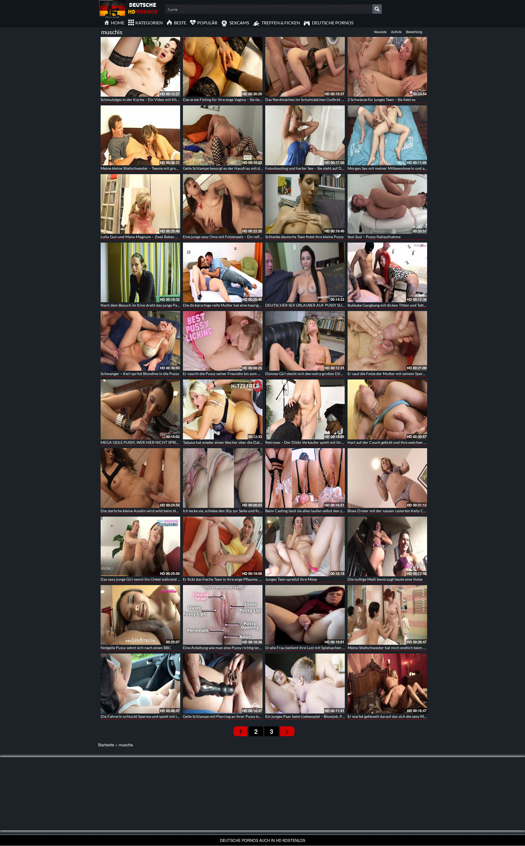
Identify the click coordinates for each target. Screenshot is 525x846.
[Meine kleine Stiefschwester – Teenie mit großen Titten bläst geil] (140, 135)
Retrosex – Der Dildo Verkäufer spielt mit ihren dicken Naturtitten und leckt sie (332, 442)
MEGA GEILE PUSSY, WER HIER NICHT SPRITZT (142, 442)
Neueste (380, 31)
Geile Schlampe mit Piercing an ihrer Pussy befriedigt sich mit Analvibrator (246, 716)
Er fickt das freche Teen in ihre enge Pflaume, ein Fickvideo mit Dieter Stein (246, 579)
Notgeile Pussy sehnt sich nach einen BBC (136, 647)
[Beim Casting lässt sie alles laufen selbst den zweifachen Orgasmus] (305, 478)
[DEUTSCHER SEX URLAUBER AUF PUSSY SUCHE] (305, 272)
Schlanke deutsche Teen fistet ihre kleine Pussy (304, 236)
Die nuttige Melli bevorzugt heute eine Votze (385, 579)
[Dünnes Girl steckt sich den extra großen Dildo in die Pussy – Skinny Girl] (305, 341)
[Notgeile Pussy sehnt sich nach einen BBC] (140, 615)
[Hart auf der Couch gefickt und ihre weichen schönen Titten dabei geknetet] (387, 409)
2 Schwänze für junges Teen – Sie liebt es (381, 99)
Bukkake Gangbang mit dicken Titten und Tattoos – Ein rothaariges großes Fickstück (418, 305)
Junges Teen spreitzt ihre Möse (291, 579)
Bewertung (414, 31)
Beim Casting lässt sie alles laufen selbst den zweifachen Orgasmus (321, 510)
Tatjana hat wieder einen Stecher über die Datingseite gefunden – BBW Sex (245, 442)
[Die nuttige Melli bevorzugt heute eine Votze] (387, 546)
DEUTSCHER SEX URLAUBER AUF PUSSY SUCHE (307, 305)
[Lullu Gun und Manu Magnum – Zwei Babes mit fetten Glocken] (140, 204)
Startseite (106, 744)
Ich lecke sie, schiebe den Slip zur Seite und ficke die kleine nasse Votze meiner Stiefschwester (261, 510)
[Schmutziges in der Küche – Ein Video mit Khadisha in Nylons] (140, 67)
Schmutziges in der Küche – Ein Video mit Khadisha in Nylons (153, 99)
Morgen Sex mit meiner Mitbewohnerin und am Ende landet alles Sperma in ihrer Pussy (421, 168)
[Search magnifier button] (377, 9)
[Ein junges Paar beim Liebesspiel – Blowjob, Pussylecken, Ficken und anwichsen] (305, 683)
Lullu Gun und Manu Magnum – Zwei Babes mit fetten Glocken (153, 236)
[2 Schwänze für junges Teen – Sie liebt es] (387, 67)
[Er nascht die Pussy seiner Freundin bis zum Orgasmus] (222, 341)
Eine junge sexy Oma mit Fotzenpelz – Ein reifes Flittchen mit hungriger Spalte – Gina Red (258, 236)
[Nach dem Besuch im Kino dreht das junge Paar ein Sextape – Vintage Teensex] (140, 272)
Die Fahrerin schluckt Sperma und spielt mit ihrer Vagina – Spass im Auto (162, 716)
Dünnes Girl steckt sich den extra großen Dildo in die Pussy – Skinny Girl (326, 373)
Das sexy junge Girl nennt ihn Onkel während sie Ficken (147, 579)
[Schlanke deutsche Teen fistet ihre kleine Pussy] (305, 204)
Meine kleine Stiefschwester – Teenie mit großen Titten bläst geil (155, 168)
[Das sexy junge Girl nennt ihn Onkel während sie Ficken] (140, 546)
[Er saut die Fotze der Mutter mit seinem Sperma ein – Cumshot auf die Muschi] (387, 341)
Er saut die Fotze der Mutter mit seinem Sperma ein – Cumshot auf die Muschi (413, 373)
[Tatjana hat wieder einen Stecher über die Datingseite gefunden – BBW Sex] (222, 409)
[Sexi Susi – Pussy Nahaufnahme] (387, 204)
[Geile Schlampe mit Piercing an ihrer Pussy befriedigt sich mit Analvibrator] (222, 683)
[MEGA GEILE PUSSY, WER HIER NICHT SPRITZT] (140, 409)
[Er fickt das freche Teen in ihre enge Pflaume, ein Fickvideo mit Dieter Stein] (222, 546)
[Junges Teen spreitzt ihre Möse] (305, 546)
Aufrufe (396, 31)
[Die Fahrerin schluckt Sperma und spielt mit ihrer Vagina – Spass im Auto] (140, 683)
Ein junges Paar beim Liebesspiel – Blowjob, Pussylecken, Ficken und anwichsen (332, 716)
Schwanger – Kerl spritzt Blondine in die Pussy (140, 373)
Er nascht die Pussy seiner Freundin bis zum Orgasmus (229, 373)
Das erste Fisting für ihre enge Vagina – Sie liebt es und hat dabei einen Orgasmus (251, 99)
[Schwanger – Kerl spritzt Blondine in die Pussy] (140, 341)
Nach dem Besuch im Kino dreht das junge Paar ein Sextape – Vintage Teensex (166, 305)
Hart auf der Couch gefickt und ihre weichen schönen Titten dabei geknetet (411, 442)
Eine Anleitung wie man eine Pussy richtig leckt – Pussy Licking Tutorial (243, 647)
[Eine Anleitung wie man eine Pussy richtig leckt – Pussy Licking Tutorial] (222, 615)
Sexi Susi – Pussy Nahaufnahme (374, 236)
